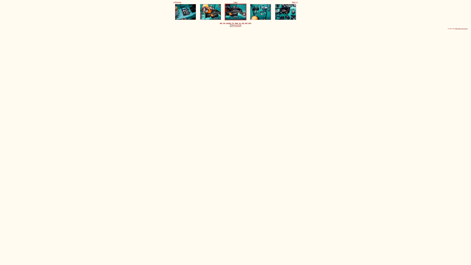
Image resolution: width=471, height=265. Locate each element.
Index (235, 2)
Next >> (295, 2)
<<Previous (177, 2)
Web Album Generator (461, 28)
